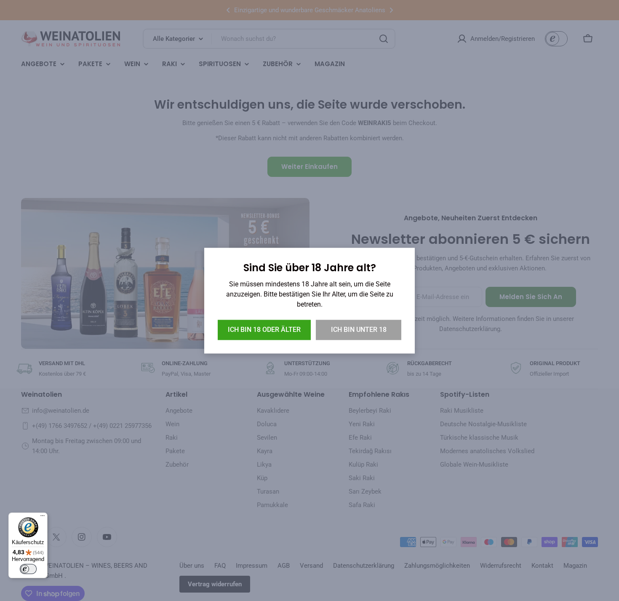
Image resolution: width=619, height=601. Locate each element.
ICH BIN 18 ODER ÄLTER (264, 330)
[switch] (28, 569)
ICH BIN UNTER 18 (359, 330)
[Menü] (42, 518)
